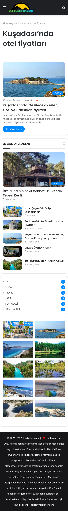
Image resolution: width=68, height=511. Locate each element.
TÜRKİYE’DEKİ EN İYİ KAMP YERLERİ (44, 261)
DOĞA (8, 287)
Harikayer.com (53, 438)
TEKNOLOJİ (11, 303)
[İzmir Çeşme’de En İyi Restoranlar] (12, 211)
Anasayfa (10, 23)
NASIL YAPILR (13, 309)
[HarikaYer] (21, 7)
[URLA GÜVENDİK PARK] (12, 251)
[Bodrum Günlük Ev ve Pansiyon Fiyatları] (12, 225)
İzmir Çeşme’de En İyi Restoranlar (38, 209)
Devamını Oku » (13, 129)
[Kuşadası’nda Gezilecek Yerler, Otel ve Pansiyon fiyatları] (12, 238)
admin (8, 100)
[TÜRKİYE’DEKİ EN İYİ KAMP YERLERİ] (12, 264)
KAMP (8, 298)
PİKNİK (9, 292)
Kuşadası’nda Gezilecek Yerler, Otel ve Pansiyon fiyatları (30, 107)
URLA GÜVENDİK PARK (38, 247)
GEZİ (7, 281)
